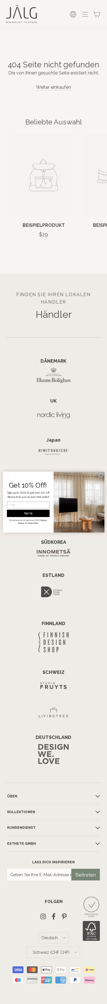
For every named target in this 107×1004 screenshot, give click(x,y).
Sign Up (28, 513)
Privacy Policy (33, 523)
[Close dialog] (100, 474)
